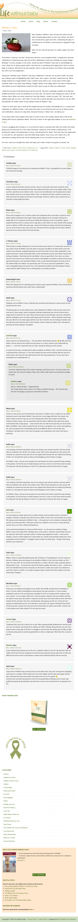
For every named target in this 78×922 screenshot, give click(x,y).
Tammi (9, 619)
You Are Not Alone (9, 841)
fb (61, 148)
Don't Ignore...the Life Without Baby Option (18, 900)
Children (6, 784)
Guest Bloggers (8, 797)
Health (5, 801)
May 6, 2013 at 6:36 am (13, 212)
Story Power (7, 824)
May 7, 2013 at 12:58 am (13, 555)
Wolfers (14, 381)
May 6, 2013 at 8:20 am (13, 411)
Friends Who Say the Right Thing (15, 888)
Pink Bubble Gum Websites (67, 919)
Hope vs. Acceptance (11, 895)
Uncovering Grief (8, 831)
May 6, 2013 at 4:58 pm (18, 384)
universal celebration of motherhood (27, 150)
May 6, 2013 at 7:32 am (13, 282)
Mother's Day (6, 150)
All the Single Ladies (11, 898)
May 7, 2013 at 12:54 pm (13, 621)
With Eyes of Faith (9, 838)
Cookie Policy (42, 919)
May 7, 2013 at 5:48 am (13, 586)
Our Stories (7, 817)
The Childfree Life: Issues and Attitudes (15, 827)
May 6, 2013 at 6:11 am (13, 165)
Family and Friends (9, 791)
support (13, 150)
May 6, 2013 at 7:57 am (13, 300)
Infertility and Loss (32, 148)
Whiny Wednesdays (9, 834)
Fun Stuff (6, 794)
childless (57, 148)
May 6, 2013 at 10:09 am (13, 447)
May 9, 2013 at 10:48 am (13, 668)
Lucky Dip (6, 811)
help (63, 148)
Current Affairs (7, 787)
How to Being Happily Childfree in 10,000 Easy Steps (21, 886)
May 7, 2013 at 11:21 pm (13, 647)
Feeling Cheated (10, 891)
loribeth (9, 336)
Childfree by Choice (9, 777)
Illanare (9, 645)
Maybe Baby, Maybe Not (11, 814)
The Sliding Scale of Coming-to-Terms (16, 893)
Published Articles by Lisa (11, 821)
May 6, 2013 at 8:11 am (13, 338)
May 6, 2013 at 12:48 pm (16, 367)
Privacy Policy (32, 919)
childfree (51, 148)
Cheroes (6, 774)
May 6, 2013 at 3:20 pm (13, 512)
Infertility (73, 148)
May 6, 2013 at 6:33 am (13, 184)
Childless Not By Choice (19, 148)
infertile (68, 148)
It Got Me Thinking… (9, 807)
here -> (32, 909)
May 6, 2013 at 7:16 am (13, 243)
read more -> (21, 860)
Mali (8, 510)
